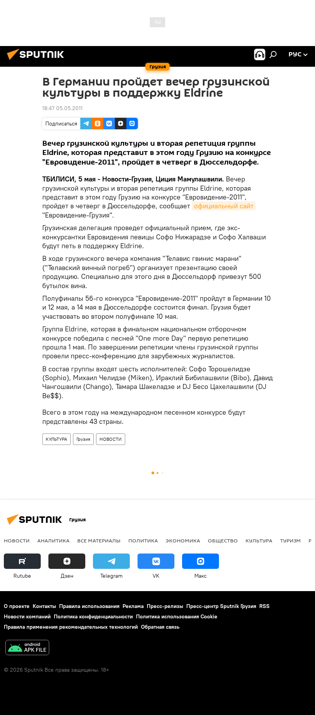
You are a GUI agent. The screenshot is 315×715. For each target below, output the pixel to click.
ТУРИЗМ (290, 540)
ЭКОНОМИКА (183, 540)
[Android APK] (27, 648)
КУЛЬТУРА (56, 439)
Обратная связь (160, 626)
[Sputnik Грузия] (37, 61)
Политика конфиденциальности (93, 616)
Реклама (133, 606)
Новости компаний (27, 616)
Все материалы (99, 540)
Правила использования (89, 606)
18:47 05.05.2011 (62, 108)
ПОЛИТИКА (143, 540)
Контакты (44, 606)
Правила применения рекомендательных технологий (71, 626)
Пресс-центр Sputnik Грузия (221, 606)
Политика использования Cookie (176, 616)
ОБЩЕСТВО (223, 540)
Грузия (83, 439)
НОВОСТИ (110, 439)
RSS (264, 606)
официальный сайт (224, 205)
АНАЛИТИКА (53, 540)
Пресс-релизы (165, 606)
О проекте (17, 606)
